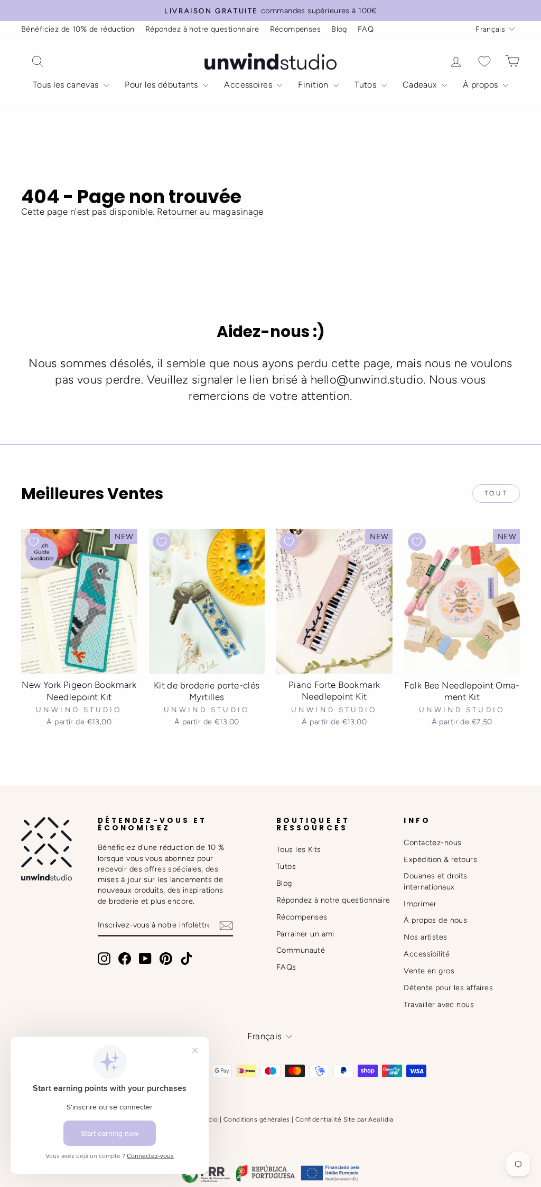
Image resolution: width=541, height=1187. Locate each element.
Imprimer (420, 903)
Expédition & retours (440, 859)
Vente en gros (429, 970)
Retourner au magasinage (210, 211)
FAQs (286, 967)
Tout (496, 493)
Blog (339, 29)
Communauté (300, 950)
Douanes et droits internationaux (435, 881)
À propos (481, 85)
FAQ (366, 29)
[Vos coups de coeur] (484, 61)
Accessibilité (427, 954)
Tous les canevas (67, 85)
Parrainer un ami (305, 934)
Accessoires (249, 85)
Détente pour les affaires (448, 987)
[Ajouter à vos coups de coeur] (33, 541)
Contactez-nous (432, 842)
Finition (314, 85)
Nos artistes (425, 937)
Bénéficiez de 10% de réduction (78, 29)
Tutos (367, 85)
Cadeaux (421, 85)
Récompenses (295, 29)
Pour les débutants (162, 85)
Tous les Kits (298, 849)
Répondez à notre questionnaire (202, 29)
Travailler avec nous (439, 1004)
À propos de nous (435, 920)
